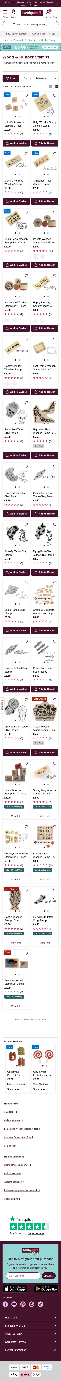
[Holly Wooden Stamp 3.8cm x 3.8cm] (44, 105)
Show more (13, 1089)
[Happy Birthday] (42, 320)
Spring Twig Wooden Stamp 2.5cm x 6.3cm (44, 792)
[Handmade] (42, 257)
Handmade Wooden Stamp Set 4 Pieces (15, 304)
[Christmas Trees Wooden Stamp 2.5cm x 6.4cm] (44, 163)
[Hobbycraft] (32, 13)
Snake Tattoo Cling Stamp (14, 611)
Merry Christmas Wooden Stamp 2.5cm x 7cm (13, 182)
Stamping (32, 40)
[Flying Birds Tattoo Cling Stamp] (44, 900)
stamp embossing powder (16, 1165)
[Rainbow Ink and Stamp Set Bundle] (16, 963)
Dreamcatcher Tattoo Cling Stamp (16, 728)
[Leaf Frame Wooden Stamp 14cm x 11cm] (44, 349)
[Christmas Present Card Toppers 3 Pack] (17, 1056)
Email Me (49, 1275)
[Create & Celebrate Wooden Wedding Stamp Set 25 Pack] (44, 592)
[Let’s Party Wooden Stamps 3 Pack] (16, 105)
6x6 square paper (12, 1173)
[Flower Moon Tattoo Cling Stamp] (16, 476)
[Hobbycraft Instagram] (23, 1304)
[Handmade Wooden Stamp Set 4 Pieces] (16, 285)
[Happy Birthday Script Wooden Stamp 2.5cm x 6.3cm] (44, 285)
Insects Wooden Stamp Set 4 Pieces (44, 240)
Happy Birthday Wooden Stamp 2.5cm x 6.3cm (13, 367)
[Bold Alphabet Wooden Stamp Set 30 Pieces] (44, 836)
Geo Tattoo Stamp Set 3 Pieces (43, 670)
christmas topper (12, 1120)
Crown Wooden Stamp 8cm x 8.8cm (44, 728)
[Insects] (35, 257)
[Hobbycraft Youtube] (14, 1304)
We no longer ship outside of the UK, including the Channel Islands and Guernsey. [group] (29, 3)
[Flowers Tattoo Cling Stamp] (16, 651)
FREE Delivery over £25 (16, 34)
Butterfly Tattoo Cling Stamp (15, 553)
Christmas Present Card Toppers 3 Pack (16, 1073)
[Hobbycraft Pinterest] (31, 1304)
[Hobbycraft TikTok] (40, 1304)
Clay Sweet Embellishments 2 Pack (43, 1073)
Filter (13, 78)
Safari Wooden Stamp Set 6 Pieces (15, 792)
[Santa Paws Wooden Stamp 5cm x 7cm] (16, 222)
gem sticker (10, 1146)
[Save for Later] (26, 95)
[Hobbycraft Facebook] (5, 1304)
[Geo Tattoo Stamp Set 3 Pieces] (44, 651)
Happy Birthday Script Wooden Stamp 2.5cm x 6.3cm (41, 304)
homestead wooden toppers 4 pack (21, 1129)
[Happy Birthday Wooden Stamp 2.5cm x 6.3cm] (16, 349)
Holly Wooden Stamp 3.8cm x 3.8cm (44, 124)
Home (5, 40)
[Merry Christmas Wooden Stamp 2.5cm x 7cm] (16, 163)
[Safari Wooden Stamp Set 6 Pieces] (16, 773)
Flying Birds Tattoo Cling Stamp (43, 918)
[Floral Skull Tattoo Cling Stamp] (16, 412)
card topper (9, 1112)
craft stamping (11, 1199)
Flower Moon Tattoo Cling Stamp (15, 495)
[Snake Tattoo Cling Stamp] (16, 592)
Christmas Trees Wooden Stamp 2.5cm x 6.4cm (42, 182)
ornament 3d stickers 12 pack (18, 1137)
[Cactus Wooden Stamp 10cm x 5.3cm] (16, 900)
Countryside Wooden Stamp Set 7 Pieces (16, 855)
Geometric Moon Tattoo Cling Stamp (43, 495)
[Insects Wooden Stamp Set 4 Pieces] (44, 222)
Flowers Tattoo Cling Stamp (15, 670)
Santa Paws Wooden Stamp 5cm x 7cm (16, 240)
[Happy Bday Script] (35, 320)
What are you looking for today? (32, 24)
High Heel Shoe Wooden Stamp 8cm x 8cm (44, 431)
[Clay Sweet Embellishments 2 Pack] (43, 1056)
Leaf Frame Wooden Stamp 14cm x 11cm (44, 367)
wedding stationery (13, 1182)
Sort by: (28, 78)
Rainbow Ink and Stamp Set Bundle (14, 982)
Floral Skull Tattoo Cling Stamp (14, 431)
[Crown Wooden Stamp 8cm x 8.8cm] (44, 709)
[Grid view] (56, 86)
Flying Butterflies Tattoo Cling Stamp (43, 553)
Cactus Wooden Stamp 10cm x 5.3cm (13, 918)
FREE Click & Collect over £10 (42, 34)
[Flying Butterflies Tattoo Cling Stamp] (44, 534)
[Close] (57, 3)
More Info (16, 816)
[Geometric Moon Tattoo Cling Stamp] (44, 476)
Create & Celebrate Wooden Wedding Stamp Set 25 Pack (44, 611)
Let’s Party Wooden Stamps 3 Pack (15, 124)
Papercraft (18, 40)
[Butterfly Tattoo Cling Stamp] (16, 534)
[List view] (50, 86)
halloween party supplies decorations (22, 1190)
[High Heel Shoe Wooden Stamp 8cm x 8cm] (44, 412)
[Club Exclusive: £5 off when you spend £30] (30, 47)
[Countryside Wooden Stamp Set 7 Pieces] (16, 836)
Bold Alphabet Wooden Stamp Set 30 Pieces (44, 855)
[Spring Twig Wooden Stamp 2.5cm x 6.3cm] (44, 773)
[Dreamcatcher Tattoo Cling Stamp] (16, 709)
